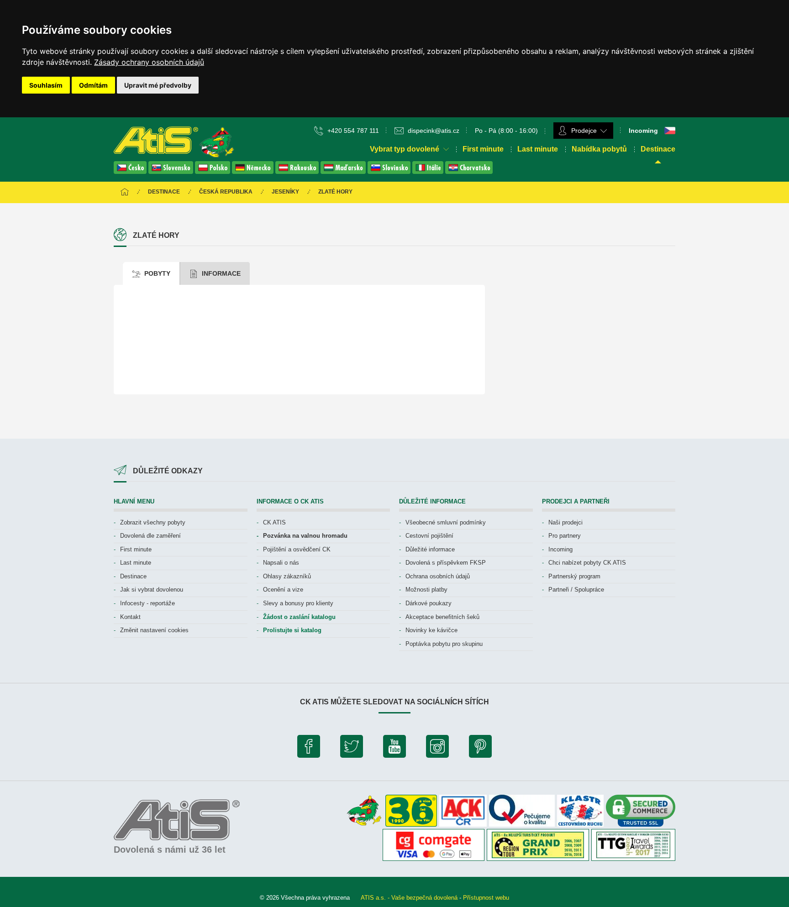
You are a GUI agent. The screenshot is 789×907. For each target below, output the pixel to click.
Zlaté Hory (335, 192)
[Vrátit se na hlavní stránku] (124, 192)
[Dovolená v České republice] (131, 171)
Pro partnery (564, 535)
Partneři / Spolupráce (576, 589)
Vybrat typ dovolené (405, 149)
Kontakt (130, 616)
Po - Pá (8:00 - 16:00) (506, 130)
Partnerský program (574, 576)
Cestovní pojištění (429, 535)
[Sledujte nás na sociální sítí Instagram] (437, 748)
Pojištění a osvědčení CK (297, 549)
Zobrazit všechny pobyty (152, 522)
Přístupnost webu (486, 897)
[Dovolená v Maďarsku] (344, 171)
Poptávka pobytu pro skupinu (444, 643)
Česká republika (225, 192)
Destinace (658, 149)
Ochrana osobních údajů (437, 576)
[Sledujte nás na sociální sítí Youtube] (394, 748)
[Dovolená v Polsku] (213, 171)
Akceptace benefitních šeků (442, 616)
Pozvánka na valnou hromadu (305, 535)
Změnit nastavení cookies (154, 630)
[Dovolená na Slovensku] (171, 171)
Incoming (560, 549)
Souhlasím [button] (46, 85)
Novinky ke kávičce (431, 630)
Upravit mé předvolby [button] (157, 85)
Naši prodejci (565, 522)
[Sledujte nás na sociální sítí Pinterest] (480, 748)
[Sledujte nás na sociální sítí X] (351, 748)
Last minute (537, 149)
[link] (149, 62)
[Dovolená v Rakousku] (298, 171)
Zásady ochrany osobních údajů (149, 62)
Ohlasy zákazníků (287, 576)
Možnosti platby (426, 589)
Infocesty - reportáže (147, 603)
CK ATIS (274, 522)
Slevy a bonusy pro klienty (298, 603)
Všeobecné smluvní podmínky (445, 522)
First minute (483, 149)
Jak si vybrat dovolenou (151, 589)
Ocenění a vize (283, 589)
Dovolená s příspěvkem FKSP (445, 562)
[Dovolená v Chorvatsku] (469, 171)
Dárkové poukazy (428, 603)
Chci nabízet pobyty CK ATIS (587, 562)
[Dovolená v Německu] (253, 171)
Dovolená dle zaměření (150, 535)
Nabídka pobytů (599, 149)
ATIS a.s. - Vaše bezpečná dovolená (409, 897)
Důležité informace (430, 549)
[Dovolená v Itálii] (428, 171)
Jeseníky (285, 192)
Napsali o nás (281, 562)
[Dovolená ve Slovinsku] (390, 171)
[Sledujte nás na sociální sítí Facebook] (308, 748)
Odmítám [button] (93, 85)
